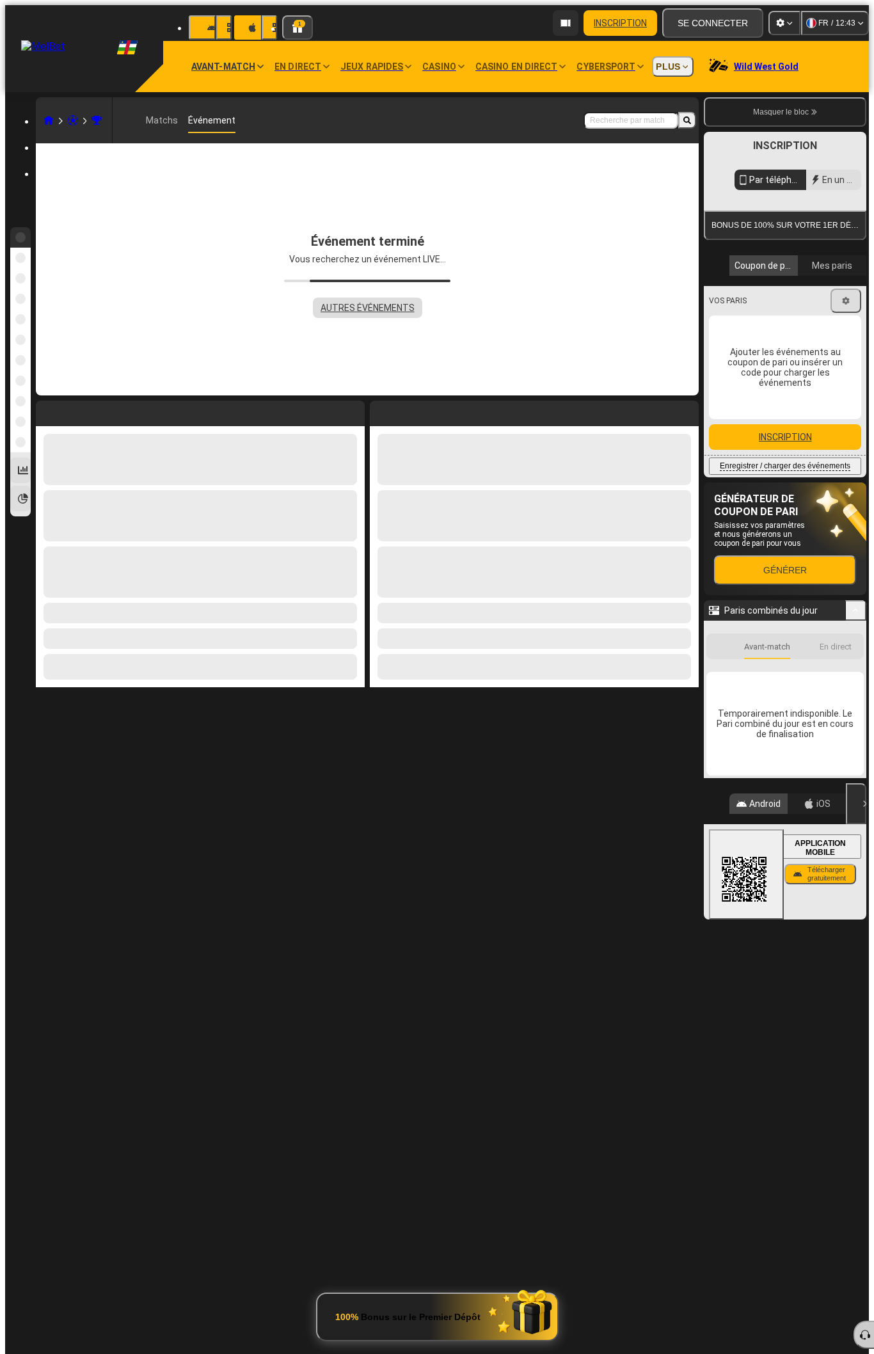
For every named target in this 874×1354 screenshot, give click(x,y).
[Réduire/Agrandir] (855, 725)
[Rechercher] (687, 120)
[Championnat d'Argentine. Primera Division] (96, 120)
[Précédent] (380, 411)
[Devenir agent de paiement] (565, 23)
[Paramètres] (784, 23)
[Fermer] (856, 918)
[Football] (73, 120)
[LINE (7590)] (48, 120)
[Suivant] (409, 411)
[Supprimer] (686, 410)
